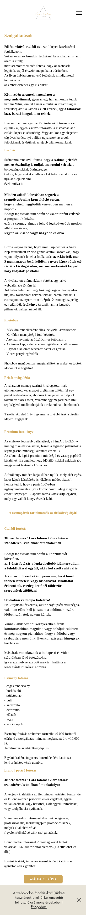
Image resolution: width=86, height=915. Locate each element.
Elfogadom (39, 906)
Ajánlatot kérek (43, 879)
